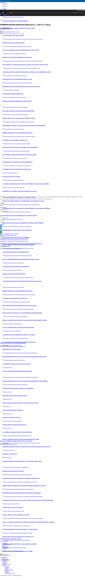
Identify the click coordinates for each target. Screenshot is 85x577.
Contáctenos (4, 543)
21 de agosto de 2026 (4, 345)
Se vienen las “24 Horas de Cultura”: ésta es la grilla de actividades (19, 544)
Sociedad (7, 567)
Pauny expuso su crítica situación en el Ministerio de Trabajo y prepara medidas (22, 222)
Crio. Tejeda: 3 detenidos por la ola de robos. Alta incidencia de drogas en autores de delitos (25, 183)
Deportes (7, 572)
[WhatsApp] (42, 232)
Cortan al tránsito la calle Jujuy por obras (11, 538)
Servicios (4, 563)
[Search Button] (12, 20)
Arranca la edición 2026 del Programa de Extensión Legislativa (18, 244)
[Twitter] (42, 228)
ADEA (3, 235)
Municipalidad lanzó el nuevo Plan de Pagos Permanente (17, 230)
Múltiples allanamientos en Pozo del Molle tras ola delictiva (17, 132)
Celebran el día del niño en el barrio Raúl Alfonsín (15, 21)
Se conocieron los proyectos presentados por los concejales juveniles (19, 215)
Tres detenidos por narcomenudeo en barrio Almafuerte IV (17, 162)
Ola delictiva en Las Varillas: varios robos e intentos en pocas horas (19, 191)
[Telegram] (42, 234)
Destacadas (7, 566)
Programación (4, 6)
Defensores (12, 235)
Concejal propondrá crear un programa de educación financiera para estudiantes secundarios (26, 208)
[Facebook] (42, 226)
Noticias (4, 565)
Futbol (15, 235)
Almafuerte (7, 235)
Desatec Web (19, 551)
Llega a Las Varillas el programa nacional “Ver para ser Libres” (18, 28)
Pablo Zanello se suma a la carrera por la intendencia (16, 237)
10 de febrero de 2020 (4, 27)
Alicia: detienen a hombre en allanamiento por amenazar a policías (19, 154)
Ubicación (4, 8)
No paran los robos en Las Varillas (11, 176)
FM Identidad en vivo (6, 544)
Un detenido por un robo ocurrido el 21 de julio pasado (16, 169)
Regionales (7, 571)
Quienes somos (5, 4)
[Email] (42, 230)
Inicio (3, 12)
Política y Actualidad (6, 194)
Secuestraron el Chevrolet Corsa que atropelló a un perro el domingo (20, 147)
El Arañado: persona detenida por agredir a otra (14, 140)
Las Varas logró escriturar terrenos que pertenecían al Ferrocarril (19, 342)
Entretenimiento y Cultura (10, 573)
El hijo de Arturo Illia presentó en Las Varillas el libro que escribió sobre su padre (23, 201)
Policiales (7, 568)
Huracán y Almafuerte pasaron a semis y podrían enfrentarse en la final (20, 439)
